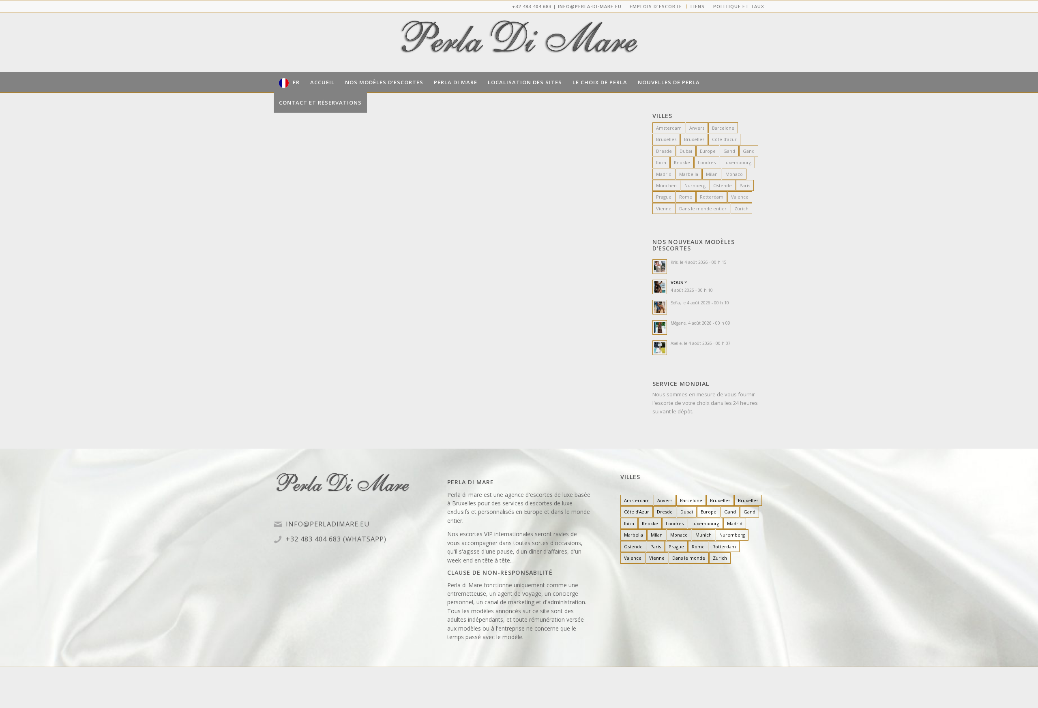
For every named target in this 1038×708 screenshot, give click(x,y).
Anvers (696, 128)
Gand (729, 151)
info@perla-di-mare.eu (590, 6)
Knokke (682, 162)
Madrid (663, 174)
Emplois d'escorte (656, 6)
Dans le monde (688, 558)
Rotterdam (711, 197)
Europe (708, 151)
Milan (712, 174)
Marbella (688, 174)
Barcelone (723, 128)
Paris (745, 185)
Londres (707, 162)
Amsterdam (669, 128)
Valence (739, 197)
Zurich (720, 558)
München (666, 185)
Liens (698, 6)
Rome (685, 197)
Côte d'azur (724, 139)
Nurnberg (695, 185)
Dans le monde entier (703, 208)
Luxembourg (737, 162)
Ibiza (661, 162)
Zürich (741, 208)
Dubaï (686, 151)
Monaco (734, 174)
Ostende (722, 185)
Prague (663, 197)
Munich (703, 535)
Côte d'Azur (636, 512)
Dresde (664, 151)
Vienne (663, 208)
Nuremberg (732, 535)
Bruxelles (666, 139)
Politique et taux (738, 6)
